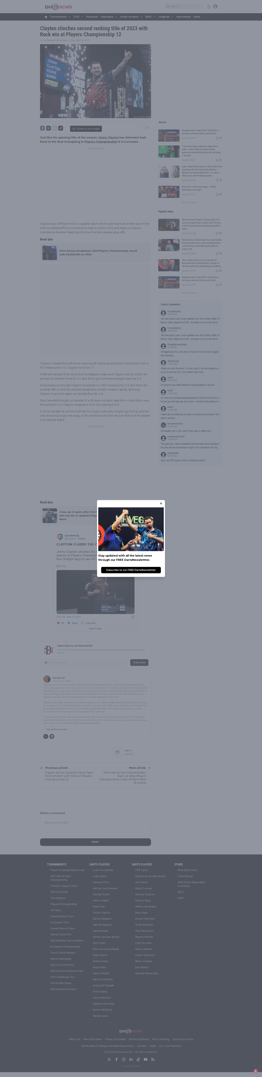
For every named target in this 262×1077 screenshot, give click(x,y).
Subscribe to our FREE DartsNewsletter (131, 570)
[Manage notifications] (255, 1071)
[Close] (161, 503)
